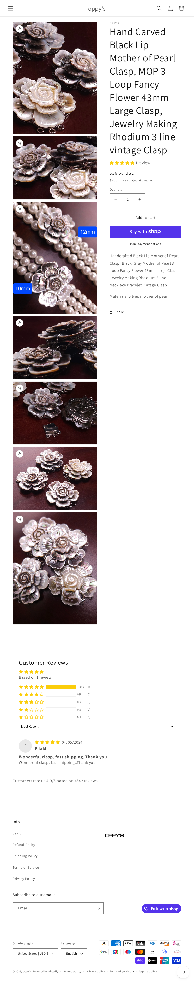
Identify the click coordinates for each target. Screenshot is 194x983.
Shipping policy (146, 971)
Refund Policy (24, 844)
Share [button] (119, 312)
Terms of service (120, 971)
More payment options (145, 244)
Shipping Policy (25, 856)
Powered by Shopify (46, 971)
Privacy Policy (24, 878)
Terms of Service (26, 867)
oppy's (27, 971)
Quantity (116, 189)
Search (18, 833)
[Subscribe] (97, 908)
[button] (10, 8)
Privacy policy (95, 971)
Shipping (116, 180)
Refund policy (72, 971)
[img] (48, 742)
